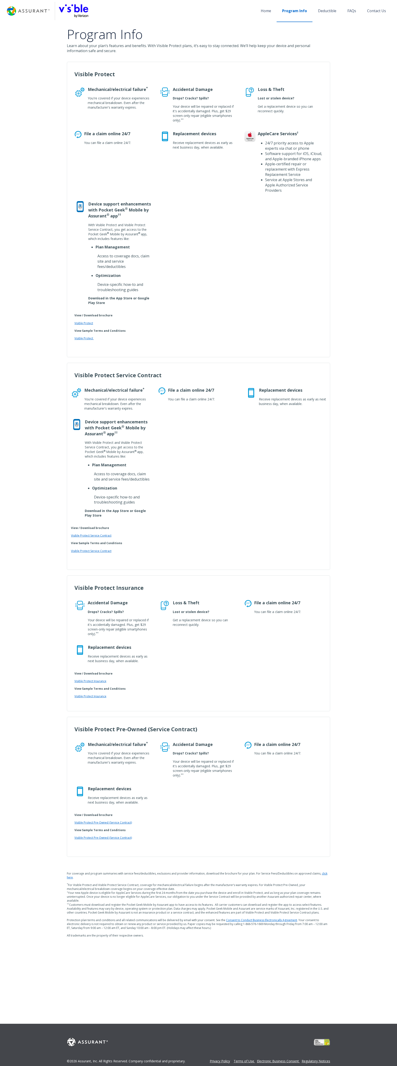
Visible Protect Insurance (90, 681)
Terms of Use (244, 1061)
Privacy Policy (220, 1061)
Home (266, 10)
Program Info (294, 10)
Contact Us (376, 10)
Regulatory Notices (316, 1061)
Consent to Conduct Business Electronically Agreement (261, 920)
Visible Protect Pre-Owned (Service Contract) (103, 822)
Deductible (327, 10)
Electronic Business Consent (278, 1061)
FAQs (351, 10)
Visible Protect (83, 323)
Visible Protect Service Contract (91, 535)
